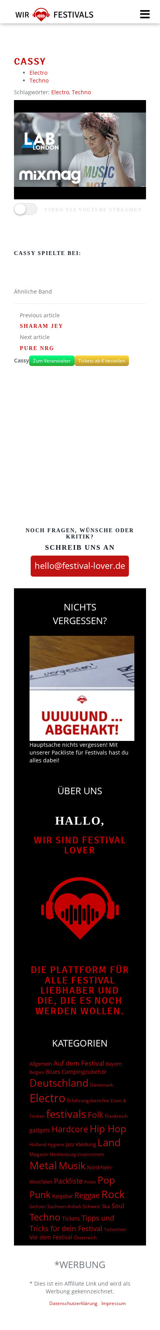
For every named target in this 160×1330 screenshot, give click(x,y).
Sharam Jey (41, 326)
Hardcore (70, 1129)
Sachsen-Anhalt (64, 1206)
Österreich (85, 1237)
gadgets (40, 1130)
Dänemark (101, 1085)
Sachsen (38, 1206)
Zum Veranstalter (52, 360)
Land (109, 1142)
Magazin (39, 1154)
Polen (90, 1182)
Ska (106, 1206)
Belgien (37, 1072)
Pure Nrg (37, 348)
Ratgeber (62, 1196)
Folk (95, 1114)
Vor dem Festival (51, 1237)
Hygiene (56, 1144)
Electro (38, 72)
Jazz (70, 1144)
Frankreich (116, 1116)
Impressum (113, 1303)
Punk (40, 1195)
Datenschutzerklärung (73, 1303)
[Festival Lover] (49, 17)
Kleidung (86, 1144)
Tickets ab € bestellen (101, 360)
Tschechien (115, 1229)
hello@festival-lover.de (80, 565)
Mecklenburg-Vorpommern (77, 1154)
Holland (38, 1144)
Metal (43, 1165)
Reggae (87, 1195)
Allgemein (41, 1063)
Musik (72, 1165)
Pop (106, 1179)
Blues (53, 1071)
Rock (113, 1194)
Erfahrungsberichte (88, 1100)
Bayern (114, 1064)
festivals (66, 1114)
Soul (117, 1206)
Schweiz (91, 1206)
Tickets (71, 1218)
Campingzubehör (84, 1071)
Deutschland (59, 1083)
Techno (39, 80)
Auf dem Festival (79, 1063)
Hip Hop (108, 1128)
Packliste (68, 1181)
